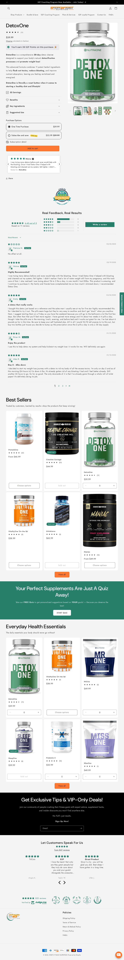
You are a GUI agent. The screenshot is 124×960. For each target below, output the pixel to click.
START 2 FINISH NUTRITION (58, 955)
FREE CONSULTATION (122, 304)
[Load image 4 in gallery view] (107, 111)
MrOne (87, 682)
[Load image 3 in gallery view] (97, 111)
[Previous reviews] (8, 164)
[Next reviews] (59, 164)
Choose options (24, 485)
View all (62, 574)
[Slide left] (70, 110)
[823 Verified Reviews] (62, 206)
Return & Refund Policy (72, 926)
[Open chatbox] (118, 955)
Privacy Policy (68, 931)
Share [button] (10, 178)
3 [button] (62, 385)
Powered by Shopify (74, 955)
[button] (8, 8)
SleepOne (12, 758)
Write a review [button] (100, 224)
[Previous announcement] (7, 2)
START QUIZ (62, 612)
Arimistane (50, 531)
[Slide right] (115, 110)
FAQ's (65, 935)
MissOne (87, 763)
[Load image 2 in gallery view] (87, 111)
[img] (14, 244)
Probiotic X (51, 758)
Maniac (87, 552)
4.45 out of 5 (31, 223)
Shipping (9, 41)
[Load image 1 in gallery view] (78, 111)
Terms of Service (69, 922)
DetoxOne (88, 472)
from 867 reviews (62, 850)
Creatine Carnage (53, 459)
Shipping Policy (69, 918)
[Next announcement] (117, 2)
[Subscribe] (81, 828)
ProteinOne (13, 450)
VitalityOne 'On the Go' (18, 531)
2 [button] (58, 385)
